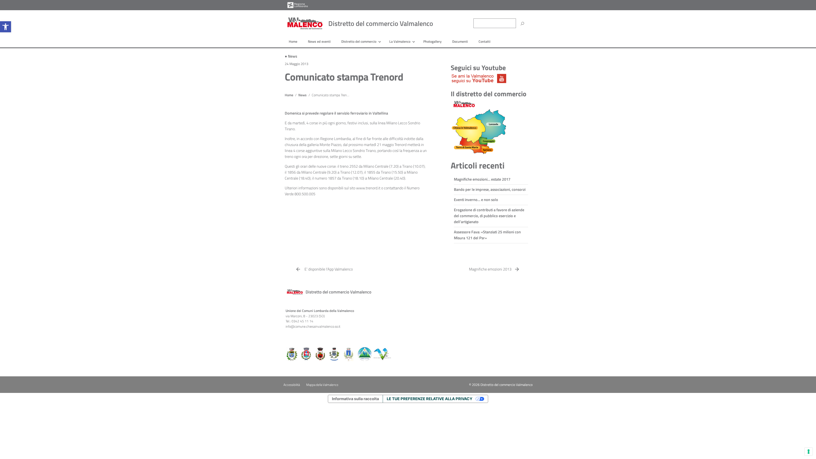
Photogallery (432, 41)
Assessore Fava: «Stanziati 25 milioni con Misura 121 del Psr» (487, 235)
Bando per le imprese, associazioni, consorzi (490, 189)
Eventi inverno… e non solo (476, 200)
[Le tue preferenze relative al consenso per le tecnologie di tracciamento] (809, 452)
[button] (5, 26)
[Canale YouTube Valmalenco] (479, 78)
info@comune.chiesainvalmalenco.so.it (313, 326)
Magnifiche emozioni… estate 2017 (482, 179)
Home (293, 41)
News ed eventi (319, 41)
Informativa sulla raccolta (355, 399)
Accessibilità (291, 384)
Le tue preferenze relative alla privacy (429, 399)
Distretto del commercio (358, 41)
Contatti (484, 41)
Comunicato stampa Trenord (344, 77)
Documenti (460, 41)
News (292, 56)
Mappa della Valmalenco (322, 384)
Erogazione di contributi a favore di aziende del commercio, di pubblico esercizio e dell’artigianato (489, 216)
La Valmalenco (399, 41)
